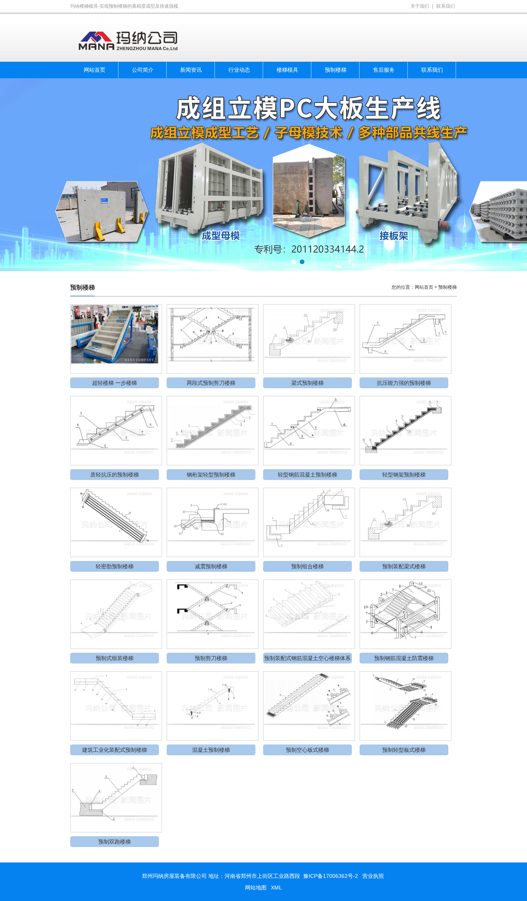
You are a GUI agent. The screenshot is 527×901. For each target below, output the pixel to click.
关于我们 (419, 6)
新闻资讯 (191, 70)
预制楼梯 (335, 70)
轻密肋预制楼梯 (114, 566)
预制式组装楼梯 (114, 658)
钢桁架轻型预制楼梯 (211, 475)
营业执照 (373, 876)
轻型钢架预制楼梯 (404, 475)
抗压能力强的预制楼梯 (404, 383)
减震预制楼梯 (211, 566)
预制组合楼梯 (307, 566)
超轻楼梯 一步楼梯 (114, 383)
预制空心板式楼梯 (307, 750)
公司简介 (143, 70)
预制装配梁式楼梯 (404, 566)
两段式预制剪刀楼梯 (211, 383)
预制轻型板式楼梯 (404, 750)
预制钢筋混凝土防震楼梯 (404, 658)
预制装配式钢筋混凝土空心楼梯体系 (307, 658)
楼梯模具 (287, 70)
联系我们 (445, 6)
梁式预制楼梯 (307, 383)
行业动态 (239, 70)
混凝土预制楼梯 (211, 750)
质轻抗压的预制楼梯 (114, 475)
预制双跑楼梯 (114, 842)
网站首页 (94, 70)
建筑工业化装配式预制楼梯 (114, 750)
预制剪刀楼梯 (211, 658)
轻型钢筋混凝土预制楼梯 (307, 475)
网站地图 (256, 887)
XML (276, 887)
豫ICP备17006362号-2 (330, 876)
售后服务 (384, 70)
